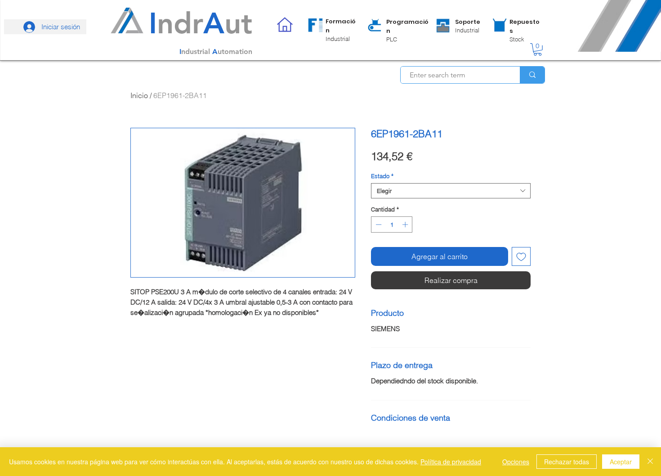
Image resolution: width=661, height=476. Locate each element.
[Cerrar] (650, 461)
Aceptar (621, 461)
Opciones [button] (515, 461)
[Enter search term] (532, 75)
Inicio (139, 95)
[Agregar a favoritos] (521, 256)
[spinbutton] (392, 224)
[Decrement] (377, 224)
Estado (382, 176)
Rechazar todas (566, 461)
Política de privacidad (450, 461)
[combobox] (451, 190)
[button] (537, 49)
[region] (332, 30)
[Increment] (406, 224)
